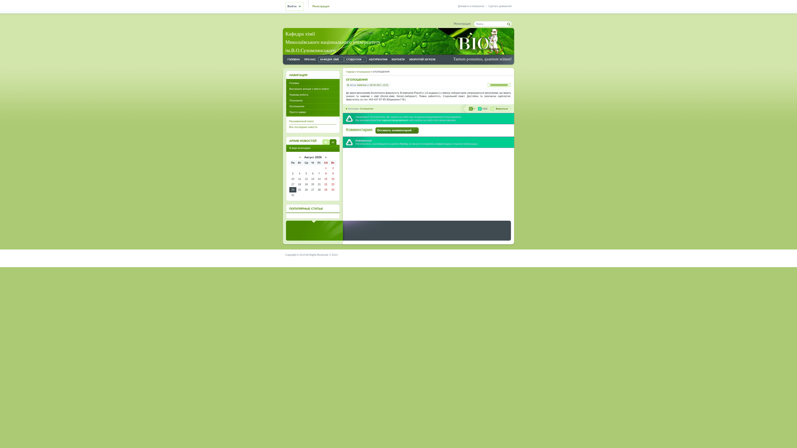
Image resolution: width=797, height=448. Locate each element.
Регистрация (320, 6)
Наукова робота (298, 94)
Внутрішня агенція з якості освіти (309, 89)
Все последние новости (303, 127)
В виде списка (325, 142)
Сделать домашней (500, 6)
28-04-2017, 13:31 (379, 85)
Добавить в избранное (471, 6)
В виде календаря (333, 142)
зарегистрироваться (395, 120)
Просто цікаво (297, 112)
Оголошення (366, 108)
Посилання (296, 100)
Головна (294, 83)
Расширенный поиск (301, 121)
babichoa (361, 85)
